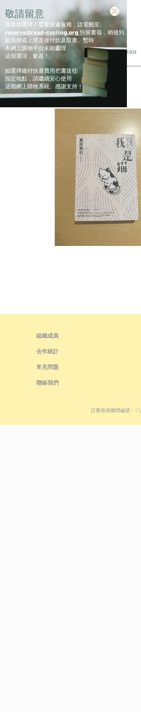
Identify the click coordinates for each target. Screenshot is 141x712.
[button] (114, 11)
